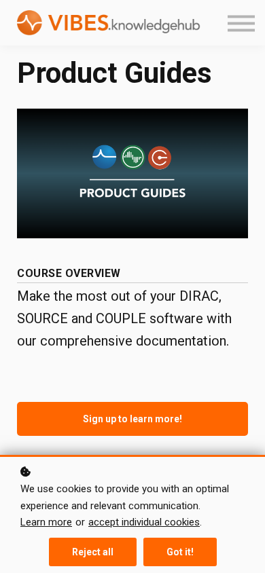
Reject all (92, 552)
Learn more (46, 522)
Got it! (180, 552)
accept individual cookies (144, 522)
